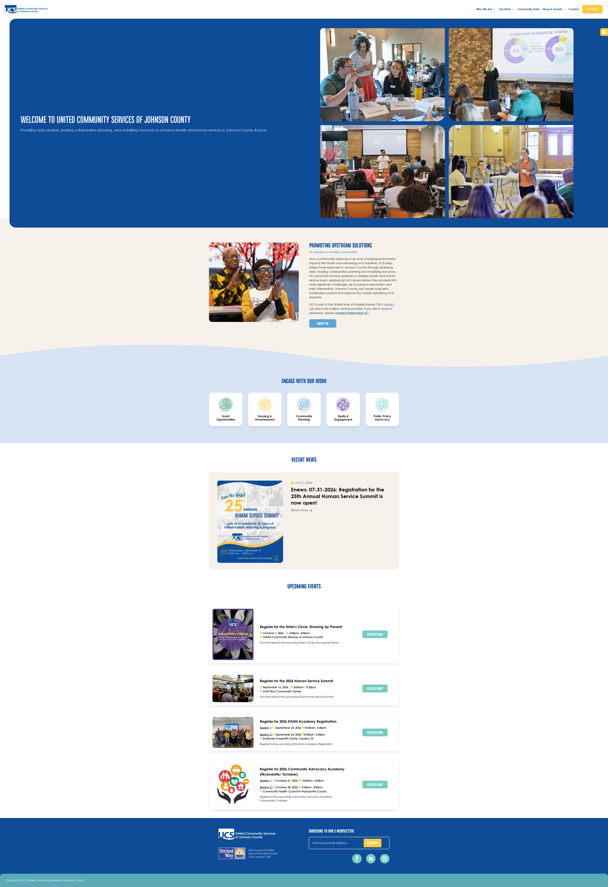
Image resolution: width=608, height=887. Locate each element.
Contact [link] (573, 9)
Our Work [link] (505, 9)
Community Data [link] (528, 9)
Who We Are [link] (484, 9)
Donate (592, 9)
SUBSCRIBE (372, 843)
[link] (604, 32)
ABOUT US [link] (322, 323)
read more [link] (299, 510)
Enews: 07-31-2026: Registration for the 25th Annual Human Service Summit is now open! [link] (337, 496)
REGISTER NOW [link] (375, 634)
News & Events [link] (552, 9)
